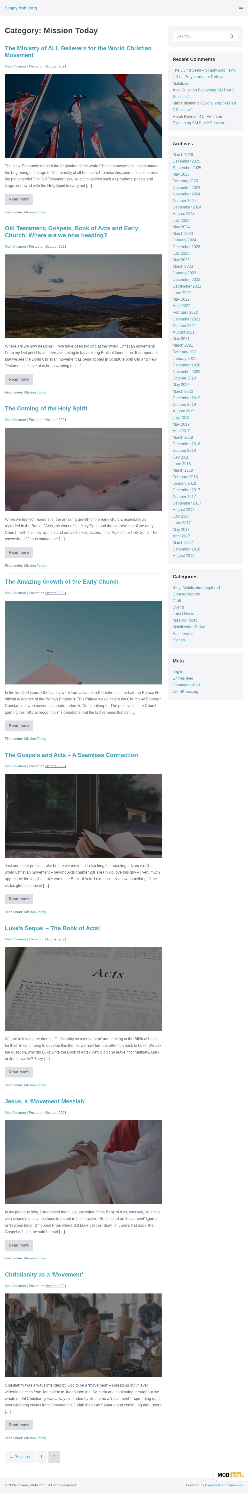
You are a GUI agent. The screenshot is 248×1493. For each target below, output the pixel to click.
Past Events (183, 633)
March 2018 (183, 470)
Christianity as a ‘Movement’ (44, 1274)
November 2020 (186, 372)
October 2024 (184, 201)
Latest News (183, 614)
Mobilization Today (189, 627)
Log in (178, 672)
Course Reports (186, 594)
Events (179, 607)
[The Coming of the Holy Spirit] (83, 469)
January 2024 (184, 240)
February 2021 (185, 352)
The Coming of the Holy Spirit (46, 408)
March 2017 (183, 543)
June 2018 (182, 464)
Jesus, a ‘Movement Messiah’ (45, 1101)
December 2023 (186, 247)
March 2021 (183, 345)
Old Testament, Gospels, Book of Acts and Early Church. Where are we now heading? (71, 231)
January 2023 (184, 273)
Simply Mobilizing (21, 8)
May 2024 (181, 227)
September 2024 (187, 207)
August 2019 (183, 411)
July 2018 (181, 457)
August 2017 (183, 510)
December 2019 (186, 398)
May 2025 (181, 174)
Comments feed (186, 685)
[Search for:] (205, 36)
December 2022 (186, 279)
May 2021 (181, 339)
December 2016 (186, 549)
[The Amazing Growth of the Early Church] (83, 642)
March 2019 (183, 437)
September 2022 (187, 286)
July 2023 (181, 253)
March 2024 (183, 233)
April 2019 (181, 431)
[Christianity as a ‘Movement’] (83, 1335)
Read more (21, 197)
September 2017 (187, 503)
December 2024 (186, 188)
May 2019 (181, 424)
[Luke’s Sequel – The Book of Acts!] (83, 989)
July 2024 (181, 220)
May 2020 (181, 385)
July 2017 (181, 516)
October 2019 (184, 404)
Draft (177, 601)
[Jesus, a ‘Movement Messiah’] (83, 1162)
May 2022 (181, 299)
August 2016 (183, 556)
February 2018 (185, 477)
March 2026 (183, 155)
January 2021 (184, 359)
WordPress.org (185, 692)
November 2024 (186, 194)
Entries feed (183, 678)
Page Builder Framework (224, 1485)
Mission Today (35, 212)
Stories (179, 640)
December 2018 (186, 444)
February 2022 (185, 312)
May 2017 (181, 529)
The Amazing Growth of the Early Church (62, 581)
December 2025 (186, 161)
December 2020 (186, 365)
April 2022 (181, 306)
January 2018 (184, 483)
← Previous (20, 1457)
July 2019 (181, 418)
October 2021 (184, 326)
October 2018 (184, 450)
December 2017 (186, 490)
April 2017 (181, 536)
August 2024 (183, 214)
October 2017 (184, 497)
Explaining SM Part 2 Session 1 (200, 123)
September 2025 (187, 168)
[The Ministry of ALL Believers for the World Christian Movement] (83, 116)
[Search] (231, 36)
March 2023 (183, 266)
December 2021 (186, 319)
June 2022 (182, 293)
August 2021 (183, 332)
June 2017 (182, 523)
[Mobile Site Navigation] (241, 8)
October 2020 (184, 378)
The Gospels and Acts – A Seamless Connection (71, 755)
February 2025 (185, 181)
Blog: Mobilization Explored (196, 588)
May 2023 (181, 260)
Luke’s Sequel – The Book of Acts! (52, 928)
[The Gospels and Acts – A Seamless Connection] (83, 816)
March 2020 (183, 391)
